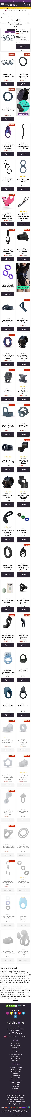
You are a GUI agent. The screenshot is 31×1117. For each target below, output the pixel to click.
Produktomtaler (15, 1082)
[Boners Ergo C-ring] (8, 89)
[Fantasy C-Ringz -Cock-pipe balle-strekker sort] (23, 334)
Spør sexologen (15, 1075)
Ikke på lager (23, 855)
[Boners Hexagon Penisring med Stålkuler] (8, 755)
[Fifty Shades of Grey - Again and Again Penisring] (23, 194)
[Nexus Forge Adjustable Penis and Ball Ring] (23, 124)
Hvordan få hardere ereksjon (15, 1099)
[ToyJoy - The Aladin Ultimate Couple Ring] (23, 930)
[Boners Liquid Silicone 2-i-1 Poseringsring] (23, 755)
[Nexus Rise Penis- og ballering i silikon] (23, 229)
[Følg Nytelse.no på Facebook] (15, 1014)
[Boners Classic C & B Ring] (23, 159)
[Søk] (28, 14)
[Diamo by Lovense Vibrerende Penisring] (8, 510)
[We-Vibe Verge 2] (23, 685)
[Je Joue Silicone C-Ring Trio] (23, 510)
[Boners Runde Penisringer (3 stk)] (8, 299)
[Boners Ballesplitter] (8, 369)
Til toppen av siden (15, 1115)
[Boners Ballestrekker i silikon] (23, 369)
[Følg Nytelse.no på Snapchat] (11, 1014)
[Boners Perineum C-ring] (23, 299)
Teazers (8, 949)
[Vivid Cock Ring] (23, 650)
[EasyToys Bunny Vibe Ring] (23, 790)
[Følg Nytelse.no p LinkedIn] (15, 1017)
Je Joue (23, 528)
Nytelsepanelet (15, 1078)
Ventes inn (8, 750)
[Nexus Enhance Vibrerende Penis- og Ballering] (23, 545)
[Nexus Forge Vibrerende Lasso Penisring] (8, 229)
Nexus (23, 73)
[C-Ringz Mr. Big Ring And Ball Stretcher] (23, 439)
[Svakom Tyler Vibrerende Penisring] (23, 615)
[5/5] (23, 211)
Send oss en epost (15, 1026)
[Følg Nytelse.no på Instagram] (7, 1014)
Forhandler (15, 1060)
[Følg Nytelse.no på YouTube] (19, 1014)
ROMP (8, 283)
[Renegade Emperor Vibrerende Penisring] (23, 580)
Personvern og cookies (15, 1054)
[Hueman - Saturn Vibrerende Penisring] (8, 334)
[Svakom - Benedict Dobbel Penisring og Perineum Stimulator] (8, 615)
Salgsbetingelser (15, 1056)
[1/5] (8, 737)
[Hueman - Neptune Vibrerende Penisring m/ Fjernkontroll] (8, 124)
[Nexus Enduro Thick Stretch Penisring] (8, 545)
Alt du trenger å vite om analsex (15, 1101)
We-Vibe (8, 704)
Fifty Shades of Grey (23, 213)
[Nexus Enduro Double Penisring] (23, 825)
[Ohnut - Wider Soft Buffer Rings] (8, 580)
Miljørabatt (15, 1052)
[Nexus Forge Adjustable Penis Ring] (8, 860)
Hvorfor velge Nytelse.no (15, 1067)
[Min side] (24, 4)
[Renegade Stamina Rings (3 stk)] (8, 895)
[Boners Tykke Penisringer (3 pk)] (8, 439)
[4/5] (23, 176)
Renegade (23, 599)
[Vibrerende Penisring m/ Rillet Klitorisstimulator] (8, 650)
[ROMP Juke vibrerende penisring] (23, 895)
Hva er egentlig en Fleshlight (15, 1097)
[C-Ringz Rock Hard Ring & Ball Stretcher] (23, 474)
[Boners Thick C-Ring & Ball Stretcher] (8, 790)
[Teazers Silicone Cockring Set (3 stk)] (8, 930)
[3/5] (8, 527)
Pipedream (23, 353)
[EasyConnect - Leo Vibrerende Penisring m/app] (8, 194)
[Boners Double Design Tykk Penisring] (23, 720)
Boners (8, 73)
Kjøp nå (22, 46)
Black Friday (15, 1086)
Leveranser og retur (15, 1069)
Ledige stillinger (15, 1047)
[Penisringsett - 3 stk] (8, 159)
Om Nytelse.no (15, 1043)
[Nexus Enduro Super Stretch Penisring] (23, 54)
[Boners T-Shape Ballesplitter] (23, 404)
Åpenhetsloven (15, 1058)
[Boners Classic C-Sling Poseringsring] (8, 720)
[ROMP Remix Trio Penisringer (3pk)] (8, 264)
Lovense (8, 528)
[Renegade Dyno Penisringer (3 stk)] (23, 860)
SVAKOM (8, 634)
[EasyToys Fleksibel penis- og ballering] (8, 825)
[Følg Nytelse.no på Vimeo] (23, 1014)
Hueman (8, 143)
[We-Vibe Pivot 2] (8, 685)
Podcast (15, 1073)
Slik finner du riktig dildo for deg (15, 1095)
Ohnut (8, 599)
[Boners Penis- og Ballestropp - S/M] (8, 404)
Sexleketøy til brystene (15, 1104)
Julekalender (15, 1088)
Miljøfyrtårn (15, 1050)
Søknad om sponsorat (15, 1080)
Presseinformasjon (15, 1045)
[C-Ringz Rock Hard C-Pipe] (8, 474)
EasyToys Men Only (8, 178)
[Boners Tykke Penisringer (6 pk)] (8, 29)
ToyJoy (23, 949)
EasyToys (8, 213)
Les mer (23, 50)
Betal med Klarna (15, 1071)
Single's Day (15, 1084)
